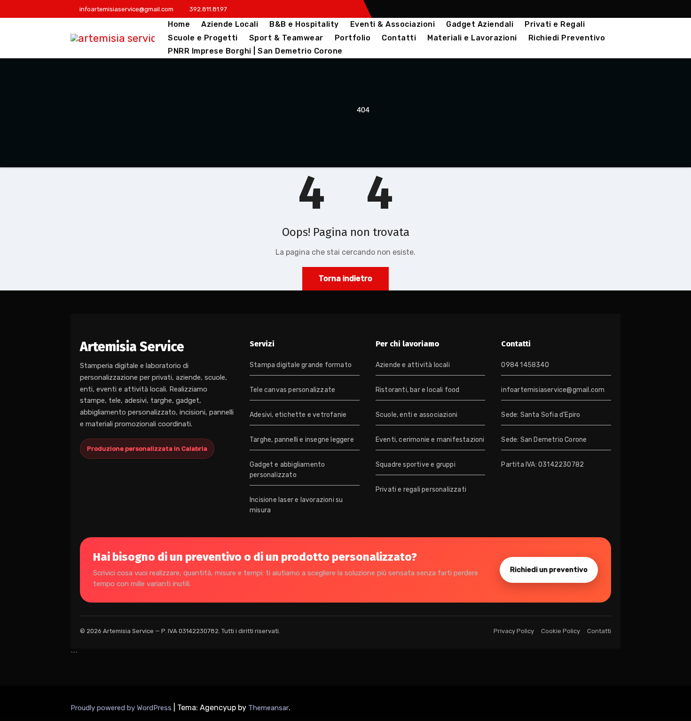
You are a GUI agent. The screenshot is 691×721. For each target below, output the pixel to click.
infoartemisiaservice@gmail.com (553, 390)
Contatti (399, 37)
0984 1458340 (525, 365)
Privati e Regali (555, 24)
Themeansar (268, 708)
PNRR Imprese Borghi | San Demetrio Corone (255, 51)
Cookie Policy (560, 631)
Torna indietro (345, 278)
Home (179, 24)
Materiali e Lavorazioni (472, 37)
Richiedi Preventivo (566, 37)
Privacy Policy (514, 631)
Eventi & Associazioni (392, 24)
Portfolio (353, 37)
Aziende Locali (229, 24)
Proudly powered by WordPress (122, 708)
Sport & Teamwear (286, 37)
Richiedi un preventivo (549, 569)
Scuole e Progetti (203, 37)
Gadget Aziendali (479, 24)
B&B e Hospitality (304, 24)
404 (363, 110)
